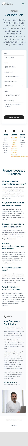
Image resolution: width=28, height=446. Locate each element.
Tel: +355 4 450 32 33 (14, 140)
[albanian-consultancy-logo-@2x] (8, 2)
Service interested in (10, 81)
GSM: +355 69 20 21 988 (14, 146)
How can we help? (9, 100)
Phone (6, 63)
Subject (6, 91)
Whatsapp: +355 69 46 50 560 (14, 152)
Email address (8, 72)
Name (6, 53)
